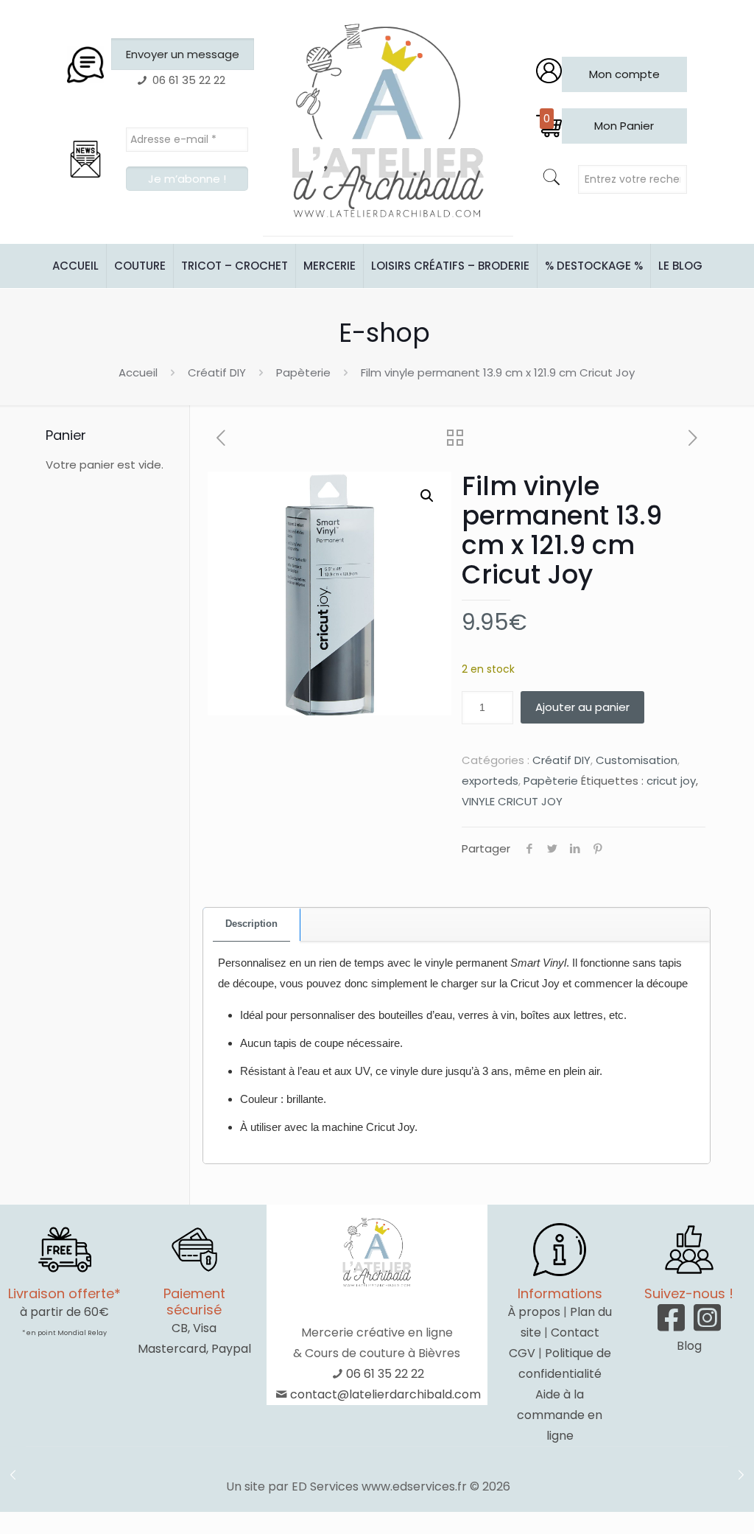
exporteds (490, 780)
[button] (427, 496)
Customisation (636, 760)
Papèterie (303, 372)
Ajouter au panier (582, 707)
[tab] (251, 924)
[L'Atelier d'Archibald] (388, 121)
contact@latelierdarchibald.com (385, 1394)
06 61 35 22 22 (385, 1373)
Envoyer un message (182, 54)
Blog (689, 1345)
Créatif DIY (217, 372)
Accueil (138, 372)
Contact (575, 1332)
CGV (522, 1353)
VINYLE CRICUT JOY (512, 801)
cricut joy (671, 780)
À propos (533, 1311)
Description (251, 923)
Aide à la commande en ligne (559, 1415)
